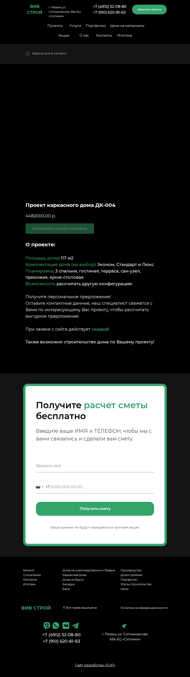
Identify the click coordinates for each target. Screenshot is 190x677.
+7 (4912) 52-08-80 (110, 6)
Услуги (75, 26)
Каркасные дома (74, 575)
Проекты (55, 26)
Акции (64, 35)
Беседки (69, 584)
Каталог (29, 570)
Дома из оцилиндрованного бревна (89, 570)
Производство (131, 570)
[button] (149, 9)
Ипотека (124, 35)
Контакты (104, 35)
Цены (124, 589)
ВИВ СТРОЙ (36, 608)
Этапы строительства (135, 584)
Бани (66, 589)
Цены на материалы (127, 26)
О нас (84, 35)
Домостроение (131, 575)
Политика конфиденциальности (144, 608)
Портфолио (96, 26)
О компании (32, 575)
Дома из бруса (73, 579)
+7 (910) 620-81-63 (109, 12)
